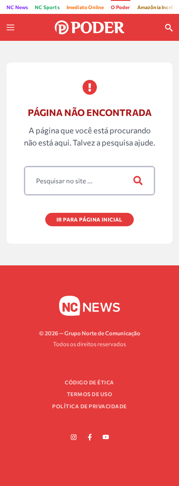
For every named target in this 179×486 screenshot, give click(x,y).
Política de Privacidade (89, 406)
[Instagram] (73, 437)
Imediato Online (85, 7)
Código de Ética (89, 382)
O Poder (120, 7)
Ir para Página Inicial (89, 219)
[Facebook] (89, 437)
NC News (17, 7)
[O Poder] (89, 26)
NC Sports (47, 7)
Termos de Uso (90, 394)
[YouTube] (105, 437)
